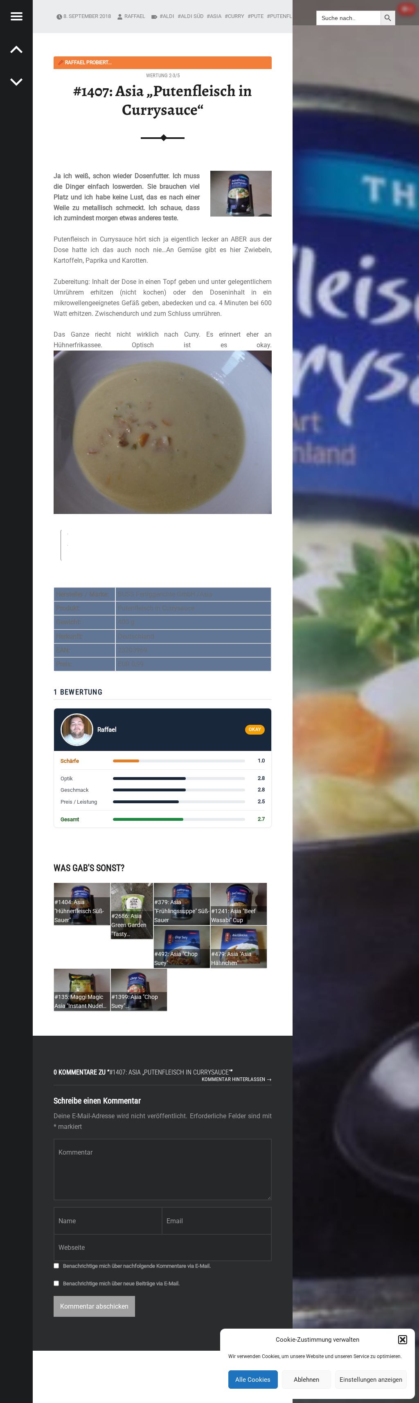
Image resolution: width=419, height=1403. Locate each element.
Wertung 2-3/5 (163, 75)
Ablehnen (306, 1379)
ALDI (168, 16)
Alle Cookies (252, 1379)
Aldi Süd (192, 16)
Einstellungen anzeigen (371, 1379)
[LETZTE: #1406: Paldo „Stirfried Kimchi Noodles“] (16, 81)
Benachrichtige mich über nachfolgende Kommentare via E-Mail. (137, 1266)
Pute (257, 16)
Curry (236, 16)
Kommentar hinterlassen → (237, 1079)
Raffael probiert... (85, 62)
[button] (403, 1340)
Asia (215, 16)
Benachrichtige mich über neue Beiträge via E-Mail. (121, 1283)
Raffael (134, 16)
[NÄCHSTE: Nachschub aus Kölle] (16, 49)
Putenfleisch (288, 16)
